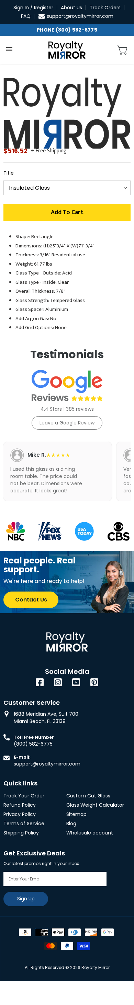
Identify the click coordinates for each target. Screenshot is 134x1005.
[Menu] (9, 49)
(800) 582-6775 (33, 743)
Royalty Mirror (95, 967)
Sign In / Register (33, 7)
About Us (71, 7)
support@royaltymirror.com (80, 16)
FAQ (26, 16)
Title (8, 173)
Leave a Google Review (67, 422)
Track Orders (105, 7)
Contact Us (31, 600)
